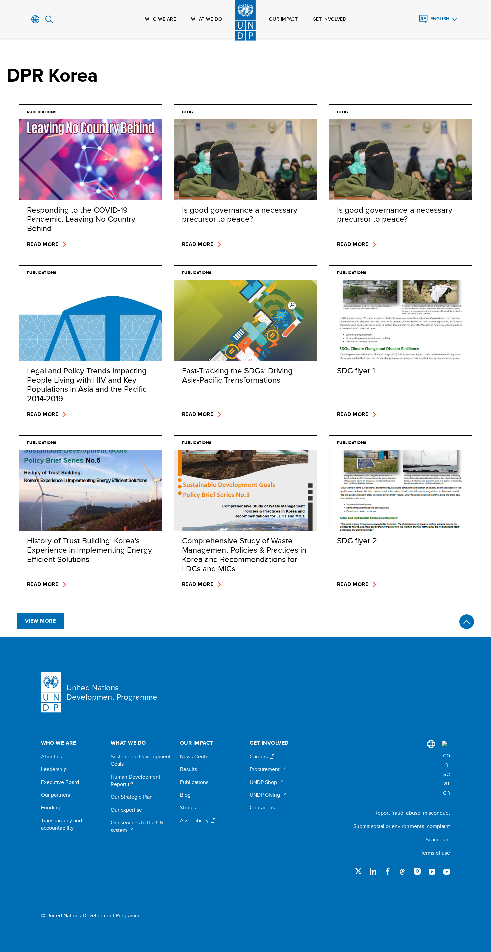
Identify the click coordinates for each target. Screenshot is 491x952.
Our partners (55, 795)
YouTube (432, 871)
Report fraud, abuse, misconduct (412, 813)
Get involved (329, 19)
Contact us (262, 807)
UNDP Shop (264, 782)
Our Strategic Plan (132, 797)
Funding (50, 807)
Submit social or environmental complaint (401, 826)
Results (188, 769)
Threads (402, 871)
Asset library (195, 820)
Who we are (160, 19)
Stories (188, 807)
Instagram (417, 871)
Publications (194, 782)
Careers (259, 756)
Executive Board (60, 782)
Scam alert (438, 839)
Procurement (265, 769)
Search (49, 19)
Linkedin (373, 871)
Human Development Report (135, 780)
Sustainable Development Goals (141, 760)
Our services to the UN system (137, 826)
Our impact (283, 19)
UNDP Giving (265, 795)
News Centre (195, 756)
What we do (206, 19)
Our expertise (126, 810)
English (439, 19)
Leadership (54, 769)
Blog (185, 795)
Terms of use (435, 853)
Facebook (387, 871)
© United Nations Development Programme (91, 915)
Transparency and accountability (61, 824)
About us (51, 756)
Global (35, 19)
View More (40, 621)
